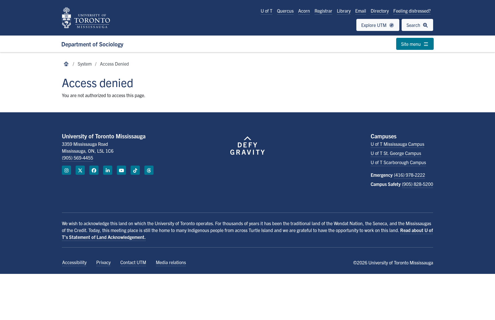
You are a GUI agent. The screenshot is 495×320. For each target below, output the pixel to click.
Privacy (103, 262)
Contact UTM (133, 262)
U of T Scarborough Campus (398, 162)
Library (344, 10)
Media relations (171, 262)
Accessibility (74, 262)
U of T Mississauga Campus (397, 144)
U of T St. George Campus (396, 153)
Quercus (285, 10)
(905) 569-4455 (77, 157)
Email (360, 10)
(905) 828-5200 (417, 184)
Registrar (323, 10)
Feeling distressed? (412, 10)
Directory (380, 10)
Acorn (304, 10)
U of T (266, 10)
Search (413, 25)
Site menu (411, 44)
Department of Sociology (92, 44)
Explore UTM (374, 25)
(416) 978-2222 (409, 175)
